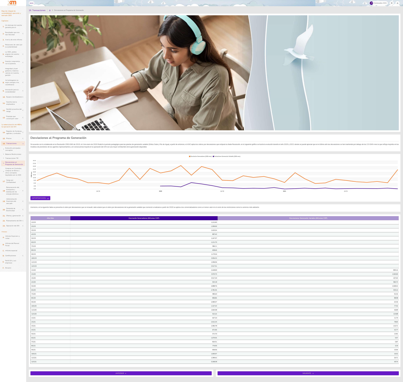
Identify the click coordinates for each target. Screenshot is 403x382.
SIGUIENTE (307, 373)
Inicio (31, 3)
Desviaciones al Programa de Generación (14, 163)
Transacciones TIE (11, 158)
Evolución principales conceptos (13, 149)
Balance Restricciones (13, 154)
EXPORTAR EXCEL (39, 198)
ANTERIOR (120, 373)
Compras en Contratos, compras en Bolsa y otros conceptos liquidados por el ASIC (13, 171)
